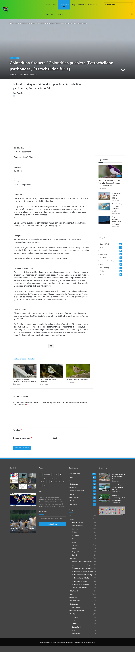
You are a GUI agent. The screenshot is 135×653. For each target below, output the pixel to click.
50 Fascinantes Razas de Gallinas (116, 195)
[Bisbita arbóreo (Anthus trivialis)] (78, 370)
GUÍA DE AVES (20, 23)
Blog (73, 5)
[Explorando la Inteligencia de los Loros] (32, 486)
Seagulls (57, 482)
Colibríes (75, 529)
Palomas (75, 545)
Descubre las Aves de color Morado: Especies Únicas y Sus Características (109, 183)
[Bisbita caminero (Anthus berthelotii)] (51, 370)
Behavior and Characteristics (82, 561)
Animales (47, 474)
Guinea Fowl (76, 627)
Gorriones (75, 535)
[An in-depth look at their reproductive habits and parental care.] (23, 480)
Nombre (17, 430)
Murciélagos (76, 607)
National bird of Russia (82, 584)
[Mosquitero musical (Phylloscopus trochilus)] (14, 486)
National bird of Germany (83, 575)
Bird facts (60, 14)
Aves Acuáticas (77, 522)
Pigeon (42, 482)
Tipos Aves (49, 14)
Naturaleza (91, 5)
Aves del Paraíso (77, 525)
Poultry (102, 271)
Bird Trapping (104, 268)
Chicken (75, 617)
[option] (25, 521)
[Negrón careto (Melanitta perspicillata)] (23, 475)
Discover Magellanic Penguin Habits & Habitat (118, 487)
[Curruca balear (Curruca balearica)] (23, 486)
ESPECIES (81, 5)
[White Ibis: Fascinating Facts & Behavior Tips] (104, 498)
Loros (74, 542)
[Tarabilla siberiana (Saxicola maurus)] (14, 480)
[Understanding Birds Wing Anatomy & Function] (104, 206)
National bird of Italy (81, 581)
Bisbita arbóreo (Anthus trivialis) (77, 379)
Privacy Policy (90, 642)
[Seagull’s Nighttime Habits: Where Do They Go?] (104, 220)
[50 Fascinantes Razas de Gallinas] (104, 196)
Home (48, 5)
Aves (54, 5)
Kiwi (73, 539)
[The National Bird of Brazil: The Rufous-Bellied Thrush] (104, 477)
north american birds (107, 261)
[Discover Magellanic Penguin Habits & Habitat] (104, 487)
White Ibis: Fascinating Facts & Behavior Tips (118, 497)
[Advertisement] (110, 117)
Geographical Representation (82, 568)
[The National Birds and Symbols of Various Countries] (14, 475)
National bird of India (81, 578)
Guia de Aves (63, 5)
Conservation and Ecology (81, 565)
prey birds (75, 552)
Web (55, 438)
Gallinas (74, 532)
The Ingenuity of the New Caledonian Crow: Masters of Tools (24, 380)
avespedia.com (80, 642)
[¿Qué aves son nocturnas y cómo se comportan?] (32, 480)
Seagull (74, 555)
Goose (74, 624)
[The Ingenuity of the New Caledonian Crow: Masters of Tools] (25, 370)
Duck (74, 620)
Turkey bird (76, 633)
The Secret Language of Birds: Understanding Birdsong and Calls (25, 528)
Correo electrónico (22, 438)
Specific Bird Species (79, 588)
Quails (74, 630)
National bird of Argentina (83, 571)
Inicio (13, 23)
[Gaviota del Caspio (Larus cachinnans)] (32, 475)
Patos (74, 548)
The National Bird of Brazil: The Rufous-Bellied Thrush (118, 476)
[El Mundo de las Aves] (6, 9)
